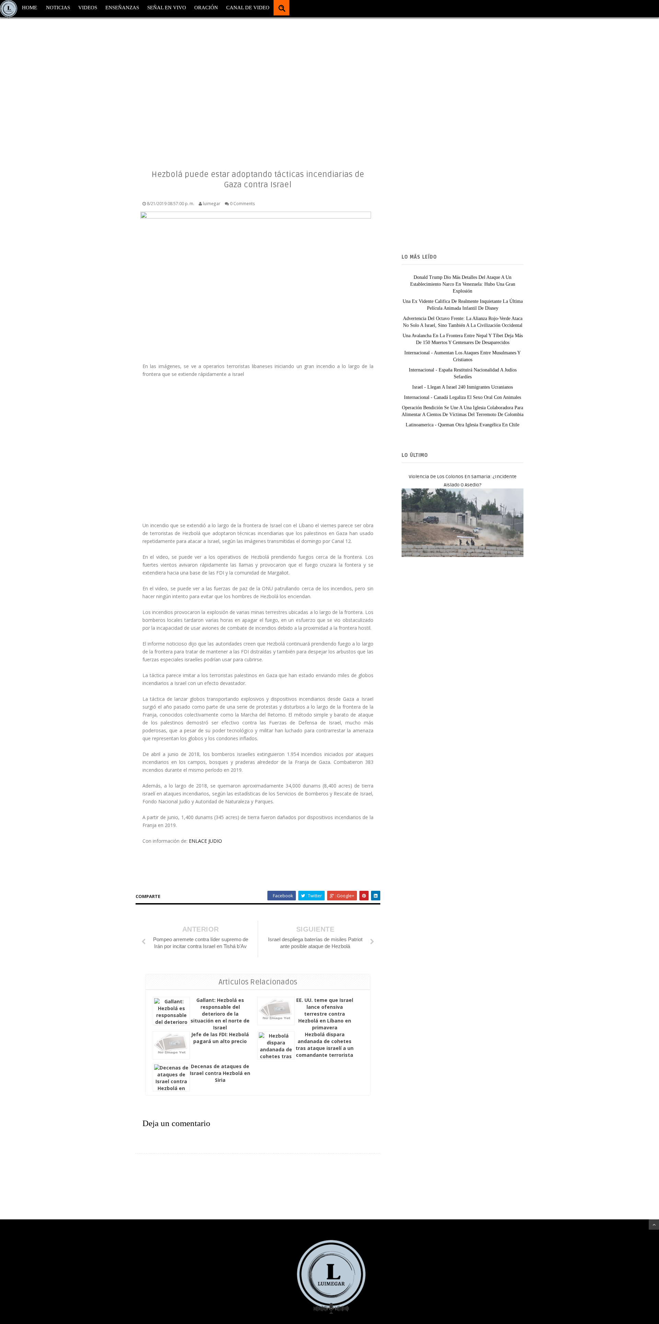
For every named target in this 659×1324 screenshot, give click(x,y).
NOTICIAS (58, 7)
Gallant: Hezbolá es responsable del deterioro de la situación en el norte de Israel (220, 1014)
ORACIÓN (206, 7)
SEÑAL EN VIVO (166, 7)
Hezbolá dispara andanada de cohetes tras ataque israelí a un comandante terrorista (325, 1044)
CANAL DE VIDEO (247, 7)
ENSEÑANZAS (122, 7)
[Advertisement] (206, 86)
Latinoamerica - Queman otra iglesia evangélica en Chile (462, 424)
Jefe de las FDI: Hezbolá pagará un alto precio (220, 1037)
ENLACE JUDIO (205, 841)
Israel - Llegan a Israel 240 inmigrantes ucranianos (462, 387)
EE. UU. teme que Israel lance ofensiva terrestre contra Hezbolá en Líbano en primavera (324, 1014)
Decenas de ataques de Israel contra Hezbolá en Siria (220, 1073)
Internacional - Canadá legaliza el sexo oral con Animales (462, 397)
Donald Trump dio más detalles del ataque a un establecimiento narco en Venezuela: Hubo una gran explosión (462, 284)
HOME (29, 7)
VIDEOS (87, 7)
